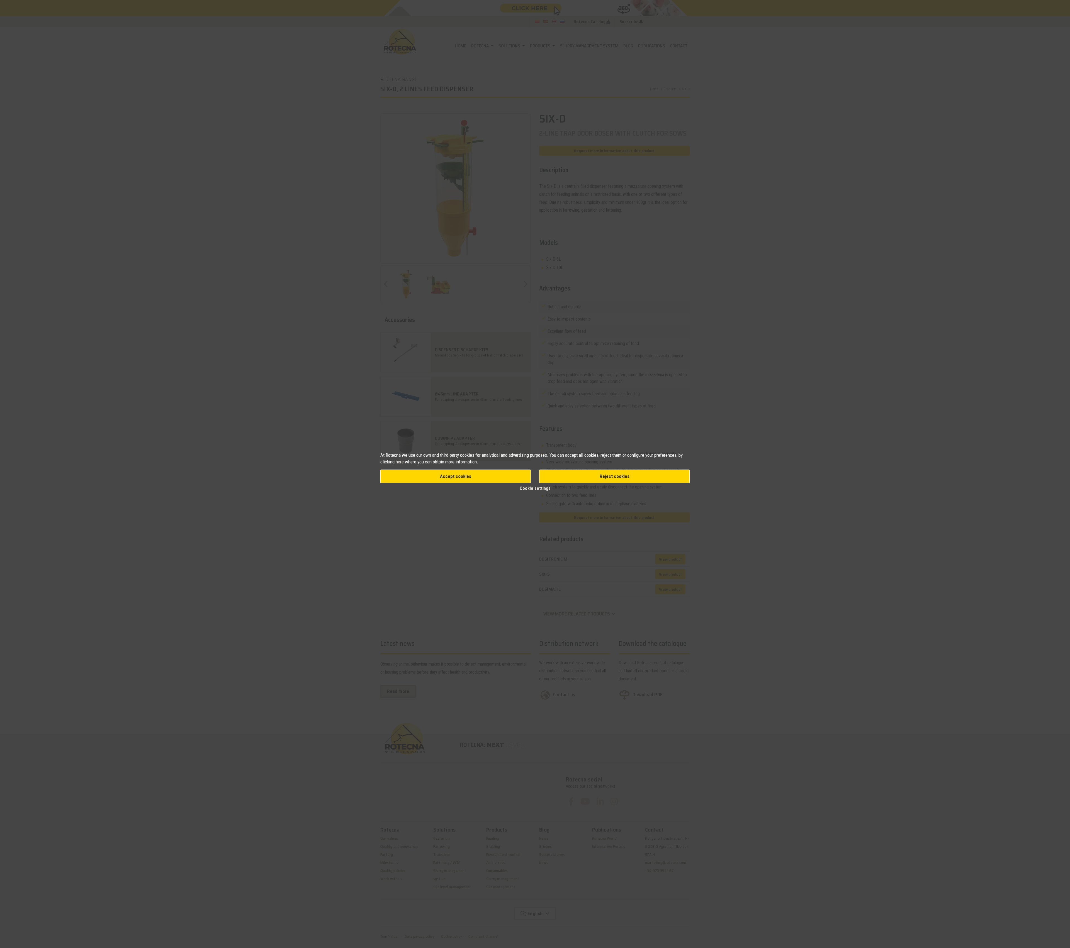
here (400, 462)
